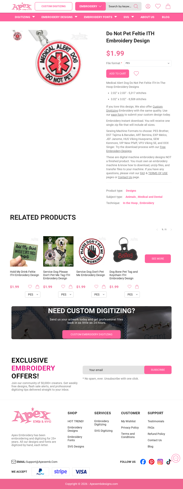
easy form (117, 114)
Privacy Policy (130, 427)
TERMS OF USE (158, 173)
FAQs (151, 427)
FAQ (142, 173)
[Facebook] (143, 462)
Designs (131, 190)
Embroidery (147, 203)
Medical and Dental (150, 197)
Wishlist (158, 6)
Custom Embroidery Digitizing (91, 334)
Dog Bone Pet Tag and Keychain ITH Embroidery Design (124, 275)
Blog (166, 17)
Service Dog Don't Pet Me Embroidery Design (90, 273)
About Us (147, 17)
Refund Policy (156, 434)
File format (113, 63)
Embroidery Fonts (98, 17)
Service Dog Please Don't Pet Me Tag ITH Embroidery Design (56, 275)
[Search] (136, 6)
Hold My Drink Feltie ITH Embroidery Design (24, 273)
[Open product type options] (100, 6)
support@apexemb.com (41, 462)
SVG (126, 17)
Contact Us (125, 177)
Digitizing (22, 17)
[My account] (148, 6)
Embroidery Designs (57, 17)
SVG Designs (76, 446)
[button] (59, 62)
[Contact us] (176, 458)
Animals (131, 197)
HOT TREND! (76, 421)
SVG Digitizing (103, 430)
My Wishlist (128, 421)
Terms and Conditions (128, 435)
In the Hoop (130, 203)
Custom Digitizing (53, 6)
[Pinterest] (151, 462)
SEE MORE (158, 258)
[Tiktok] (169, 462)
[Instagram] (160, 462)
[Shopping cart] (168, 6)
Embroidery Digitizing (101, 423)
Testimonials (156, 421)
